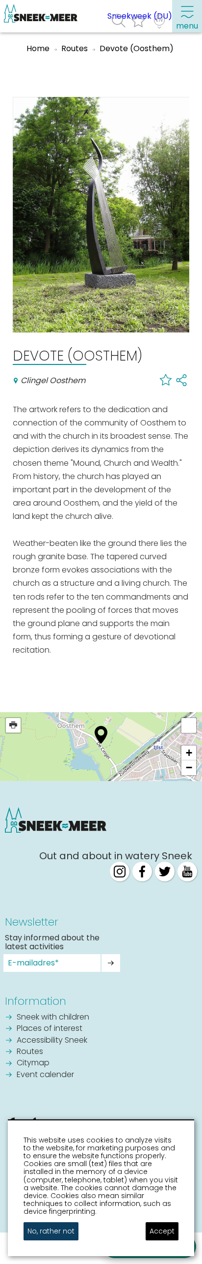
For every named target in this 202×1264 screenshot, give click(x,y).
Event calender (45, 1075)
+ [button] (189, 753)
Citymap (33, 1063)
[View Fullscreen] (188, 725)
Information (35, 1001)
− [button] (189, 767)
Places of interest (49, 1029)
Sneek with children (53, 1018)
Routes (30, 1052)
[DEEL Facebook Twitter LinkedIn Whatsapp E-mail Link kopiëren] (181, 380)
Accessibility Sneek (52, 1041)
